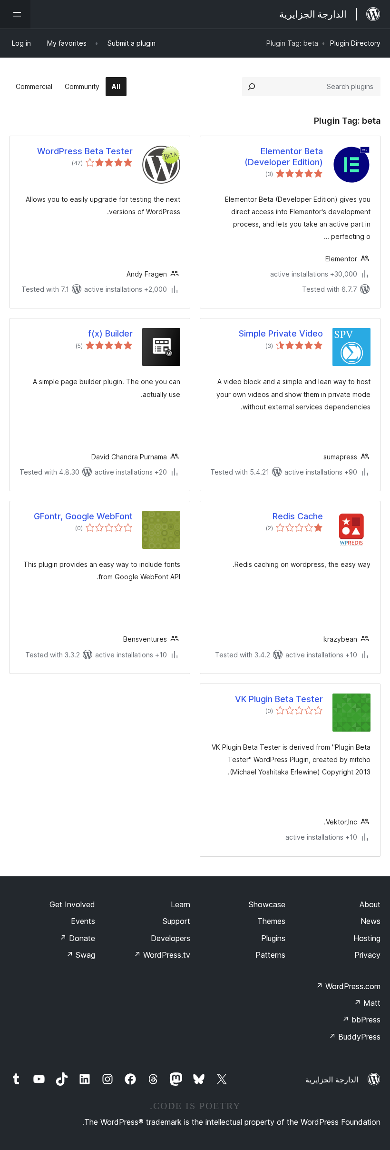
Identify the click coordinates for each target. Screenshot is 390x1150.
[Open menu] (15, 14)
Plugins (273, 938)
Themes (271, 921)
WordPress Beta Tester (85, 151)
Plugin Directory (355, 43)
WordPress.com (348, 986)
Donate (77, 938)
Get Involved (72, 904)
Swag (80, 955)
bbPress (361, 1019)
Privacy (367, 955)
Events (83, 921)
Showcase (267, 904)
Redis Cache (298, 516)
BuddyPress (354, 1036)
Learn (180, 904)
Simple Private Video (281, 333)
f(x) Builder (110, 333)
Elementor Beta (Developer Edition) (283, 156)
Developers (170, 938)
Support (176, 921)
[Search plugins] (251, 86)
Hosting (366, 938)
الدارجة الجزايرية (331, 1079)
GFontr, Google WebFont (83, 516)
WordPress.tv (162, 955)
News (370, 921)
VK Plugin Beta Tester (279, 699)
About (370, 904)
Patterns (270, 955)
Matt (367, 1003)
